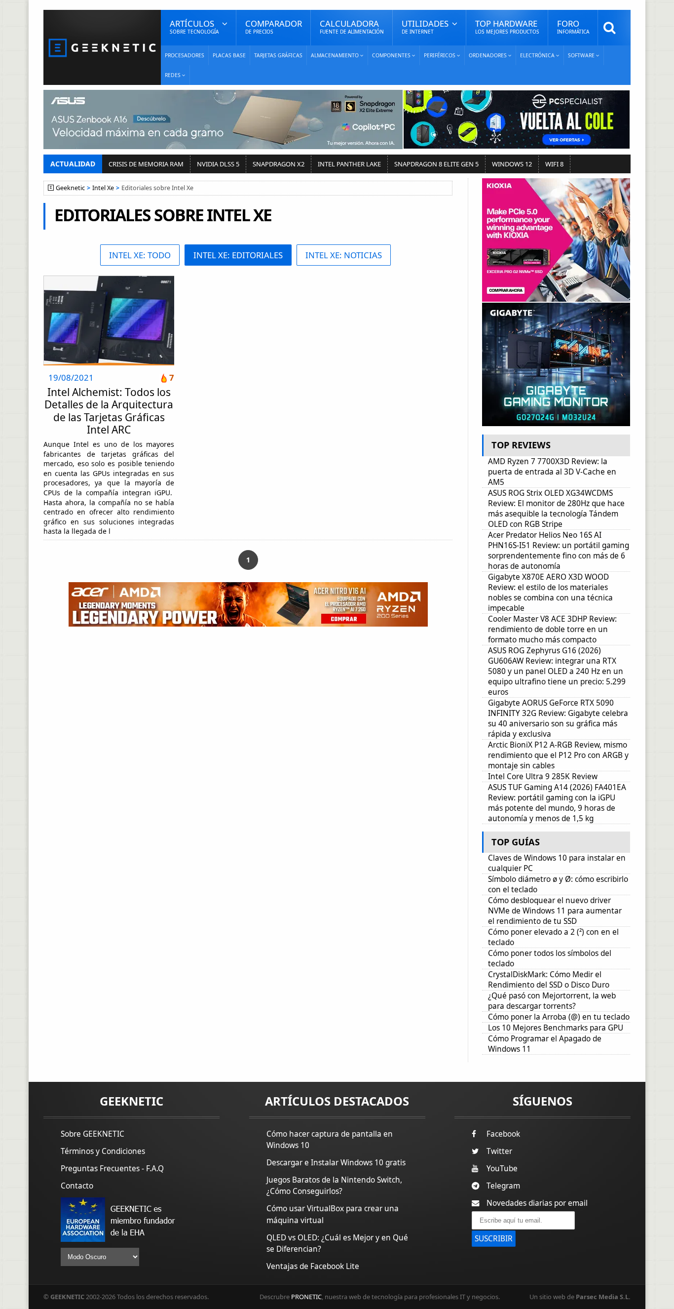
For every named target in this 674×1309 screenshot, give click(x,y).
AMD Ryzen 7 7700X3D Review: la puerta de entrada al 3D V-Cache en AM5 (552, 471)
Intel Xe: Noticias (343, 255)
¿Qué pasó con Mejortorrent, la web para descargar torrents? (552, 1001)
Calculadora (352, 26)
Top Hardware (507, 26)
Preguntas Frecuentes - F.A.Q (112, 1168)
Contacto (77, 1186)
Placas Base (229, 55)
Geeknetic (70, 188)
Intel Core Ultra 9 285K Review (543, 776)
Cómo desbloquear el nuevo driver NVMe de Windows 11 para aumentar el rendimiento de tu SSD (555, 910)
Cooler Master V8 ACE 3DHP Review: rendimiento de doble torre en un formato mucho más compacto (552, 629)
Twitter (499, 1151)
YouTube (502, 1168)
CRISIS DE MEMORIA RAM (146, 163)
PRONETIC (306, 1296)
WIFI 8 (554, 163)
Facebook (503, 1134)
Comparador (273, 26)
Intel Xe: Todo (140, 255)
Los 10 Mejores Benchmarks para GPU (555, 1028)
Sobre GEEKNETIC (92, 1134)
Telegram (503, 1186)
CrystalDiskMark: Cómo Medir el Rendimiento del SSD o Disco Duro (548, 979)
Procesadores (184, 55)
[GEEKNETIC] (102, 47)
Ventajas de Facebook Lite (312, 1266)
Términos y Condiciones (103, 1151)
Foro (573, 26)
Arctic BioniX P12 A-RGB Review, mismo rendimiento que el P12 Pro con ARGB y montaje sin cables (558, 755)
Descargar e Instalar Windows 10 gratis (336, 1162)
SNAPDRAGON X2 (278, 163)
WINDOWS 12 (512, 163)
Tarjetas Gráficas (278, 55)
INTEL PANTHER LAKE (349, 163)
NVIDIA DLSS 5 (218, 163)
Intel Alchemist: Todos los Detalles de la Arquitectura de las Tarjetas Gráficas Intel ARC (108, 410)
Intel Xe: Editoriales (238, 255)
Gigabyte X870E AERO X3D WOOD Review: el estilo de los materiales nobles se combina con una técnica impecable (550, 592)
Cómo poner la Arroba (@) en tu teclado (559, 1017)
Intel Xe (103, 188)
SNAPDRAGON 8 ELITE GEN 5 (436, 163)
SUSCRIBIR (494, 1238)
